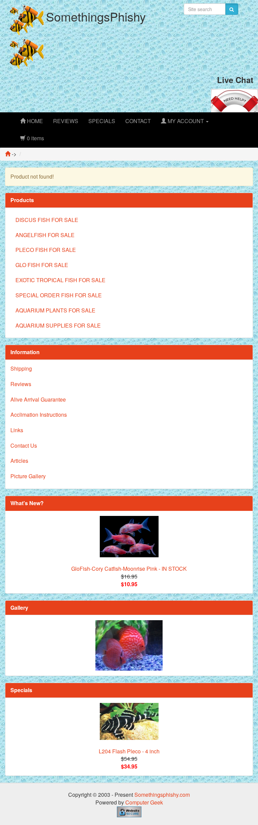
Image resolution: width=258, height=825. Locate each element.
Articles (19, 460)
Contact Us (23, 445)
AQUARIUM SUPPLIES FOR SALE (58, 325)
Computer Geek (144, 802)
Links (16, 430)
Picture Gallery (28, 476)
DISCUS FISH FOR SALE (46, 220)
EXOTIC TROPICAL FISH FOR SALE (60, 280)
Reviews (20, 384)
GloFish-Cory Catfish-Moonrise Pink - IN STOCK (129, 568)
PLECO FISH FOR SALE (45, 250)
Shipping (21, 368)
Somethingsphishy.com (162, 794)
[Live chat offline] (234, 100)
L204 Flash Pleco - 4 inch (129, 751)
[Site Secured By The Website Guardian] (129, 811)
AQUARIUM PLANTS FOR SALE (55, 310)
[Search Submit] (231, 9)
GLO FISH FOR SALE (41, 265)
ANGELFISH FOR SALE (45, 235)
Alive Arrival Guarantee (38, 399)
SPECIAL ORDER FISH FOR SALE (58, 295)
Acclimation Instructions (38, 414)
